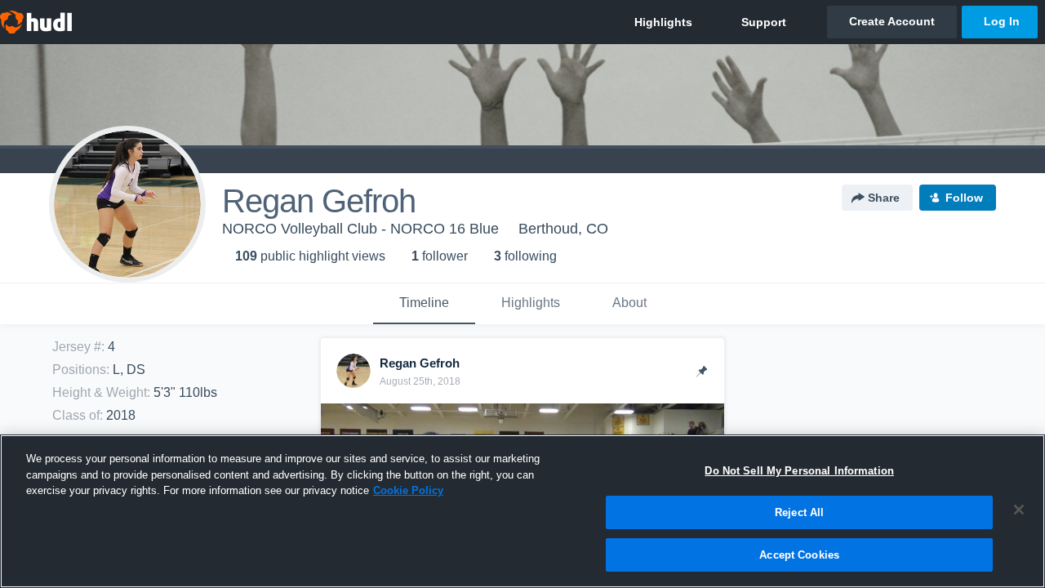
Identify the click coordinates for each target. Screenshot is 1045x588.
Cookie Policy (408, 490)
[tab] (424, 303)
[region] (522, 511)
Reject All (799, 512)
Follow (964, 197)
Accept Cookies (799, 554)
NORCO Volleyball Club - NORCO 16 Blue (360, 228)
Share (884, 197)
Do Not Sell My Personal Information (799, 471)
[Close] (1019, 510)
